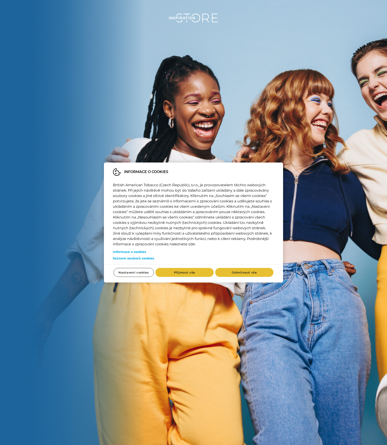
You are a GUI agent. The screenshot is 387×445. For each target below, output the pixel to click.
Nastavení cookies (133, 272)
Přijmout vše (184, 272)
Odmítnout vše (244, 272)
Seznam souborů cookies (133, 258)
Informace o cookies (129, 252)
